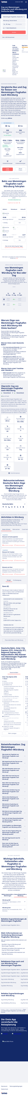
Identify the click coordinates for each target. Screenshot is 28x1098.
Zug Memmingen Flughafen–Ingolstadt (11, 976)
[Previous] (4, 294)
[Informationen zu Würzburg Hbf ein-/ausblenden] (25, 901)
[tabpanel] (14, 706)
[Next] (24, 294)
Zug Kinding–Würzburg (7, 999)
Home (2, 1009)
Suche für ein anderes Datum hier (14, 247)
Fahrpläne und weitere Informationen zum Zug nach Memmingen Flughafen (13, 949)
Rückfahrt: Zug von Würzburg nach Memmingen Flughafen (11, 945)
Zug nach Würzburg (15, 1009)
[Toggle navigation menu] (26, 2)
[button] (8, 24)
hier (17, 258)
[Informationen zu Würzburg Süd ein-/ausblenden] (25, 909)
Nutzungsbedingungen (16, 1086)
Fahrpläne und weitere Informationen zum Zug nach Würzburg (13, 953)
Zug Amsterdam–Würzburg (8, 982)
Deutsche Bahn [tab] (14, 672)
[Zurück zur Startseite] (4, 2)
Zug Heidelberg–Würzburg (8, 1003)
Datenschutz (4, 1089)
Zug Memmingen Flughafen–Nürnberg (11, 925)
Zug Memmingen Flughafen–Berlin (10, 969)
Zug (7, 1009)
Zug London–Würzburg (7, 979)
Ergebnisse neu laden (13, 202)
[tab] (6, 529)
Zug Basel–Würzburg (6, 985)
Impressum (4, 1086)
